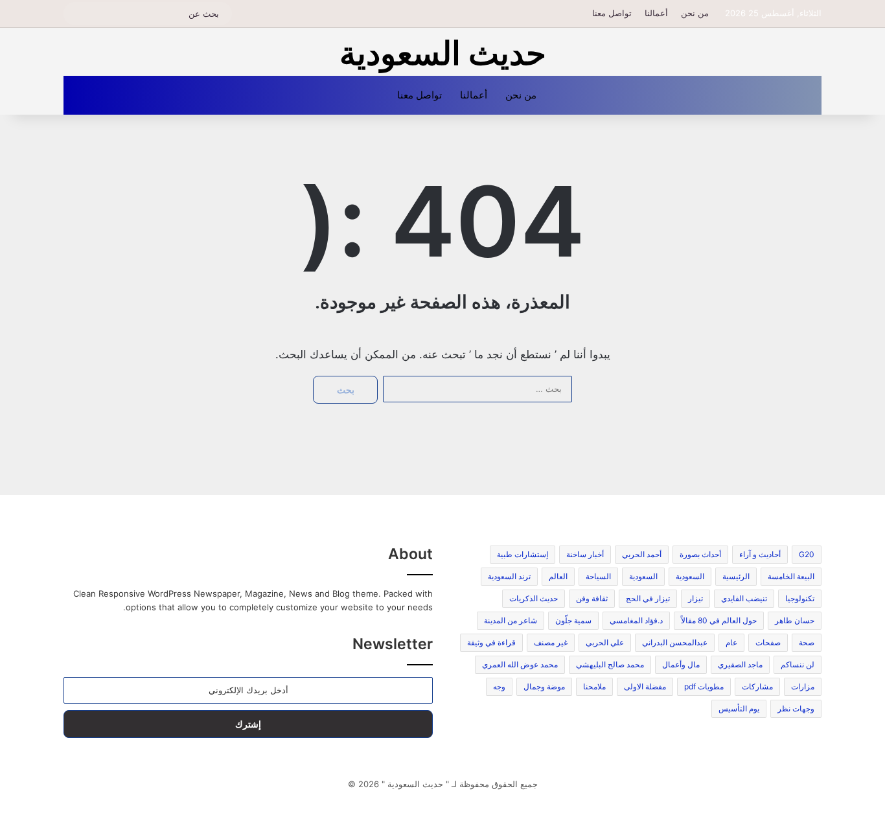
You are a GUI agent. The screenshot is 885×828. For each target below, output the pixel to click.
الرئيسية (736, 576)
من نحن (695, 13)
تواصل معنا (612, 13)
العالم (558, 576)
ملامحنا (594, 686)
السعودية (690, 576)
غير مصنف (551, 642)
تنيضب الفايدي (744, 598)
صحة (806, 642)
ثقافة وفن (592, 598)
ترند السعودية (509, 576)
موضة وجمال (544, 686)
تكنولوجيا (799, 598)
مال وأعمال (681, 664)
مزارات (802, 686)
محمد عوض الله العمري (520, 664)
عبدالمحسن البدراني (674, 642)
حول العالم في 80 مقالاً (719, 620)
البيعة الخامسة (791, 576)
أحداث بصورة (700, 554)
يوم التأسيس (738, 708)
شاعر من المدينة (510, 620)
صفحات (768, 642)
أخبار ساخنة (585, 554)
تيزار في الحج (648, 598)
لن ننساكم (797, 664)
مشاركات (757, 686)
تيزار (695, 598)
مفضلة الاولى (645, 686)
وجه (499, 686)
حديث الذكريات (533, 598)
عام (731, 642)
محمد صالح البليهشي (610, 664)
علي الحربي (605, 642)
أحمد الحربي (641, 554)
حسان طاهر (794, 620)
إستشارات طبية (522, 554)
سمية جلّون (573, 620)
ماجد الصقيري (740, 664)
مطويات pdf (704, 686)
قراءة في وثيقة (491, 642)
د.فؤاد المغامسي (636, 620)
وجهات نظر (795, 708)
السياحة (598, 576)
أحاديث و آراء (760, 554)
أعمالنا (656, 13)
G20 (806, 554)
